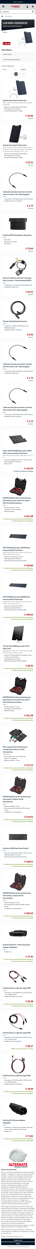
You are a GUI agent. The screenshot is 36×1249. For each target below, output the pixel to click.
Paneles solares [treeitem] (7, 54)
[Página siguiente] (23, 74)
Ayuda (15, 2)
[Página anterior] (12, 74)
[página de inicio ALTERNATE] (15, 6)
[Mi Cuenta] (27, 6)
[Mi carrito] (33, 6)
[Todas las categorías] (3, 6)
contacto (20, 2)
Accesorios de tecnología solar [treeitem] (11, 59)
